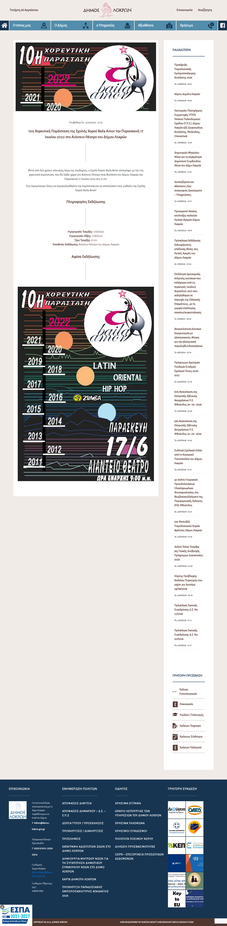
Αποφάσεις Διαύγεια (77, 803)
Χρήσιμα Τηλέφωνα (130, 823)
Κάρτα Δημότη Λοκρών (79, 879)
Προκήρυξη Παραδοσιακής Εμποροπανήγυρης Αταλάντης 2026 (85, 891)
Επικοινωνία (185, 10)
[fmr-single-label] (177, 810)
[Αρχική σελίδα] (4, 25)
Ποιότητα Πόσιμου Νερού (134, 838)
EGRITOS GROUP (149, 922)
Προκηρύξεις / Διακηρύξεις (82, 831)
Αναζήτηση (205, 10)
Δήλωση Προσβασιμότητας (135, 846)
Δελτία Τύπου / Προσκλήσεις (83, 823)
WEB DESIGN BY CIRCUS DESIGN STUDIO (175, 922)
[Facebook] (222, 25)
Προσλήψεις (71, 838)
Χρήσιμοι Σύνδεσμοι (131, 831)
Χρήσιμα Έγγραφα (128, 803)
